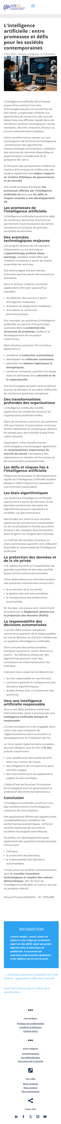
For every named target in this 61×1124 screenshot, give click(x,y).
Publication (49, 53)
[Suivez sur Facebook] (23, 1117)
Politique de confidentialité (30, 1023)
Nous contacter (30, 1083)
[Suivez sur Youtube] (45, 1117)
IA (41, 53)
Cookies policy (30, 1031)
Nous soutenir (31, 1087)
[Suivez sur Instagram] (38, 1117)
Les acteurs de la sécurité (30, 1061)
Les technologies (30, 1053)
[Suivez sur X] (30, 1117)
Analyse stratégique (28, 53)
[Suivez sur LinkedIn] (16, 1117)
